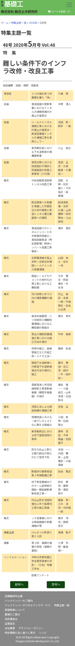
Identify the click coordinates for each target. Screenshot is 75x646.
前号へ (19, 584)
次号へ (56, 584)
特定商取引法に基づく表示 (20, 632)
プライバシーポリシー (31, 628)
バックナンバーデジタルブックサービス (28, 605)
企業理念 (10, 623)
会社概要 (10, 628)
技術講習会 (11, 619)
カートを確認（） (61, 11)
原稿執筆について (15, 610)
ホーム (5, 23)
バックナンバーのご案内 (19, 600)
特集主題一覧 (18, 23)
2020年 (33, 23)
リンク (42, 632)
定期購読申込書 (14, 596)
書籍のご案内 (12, 614)
